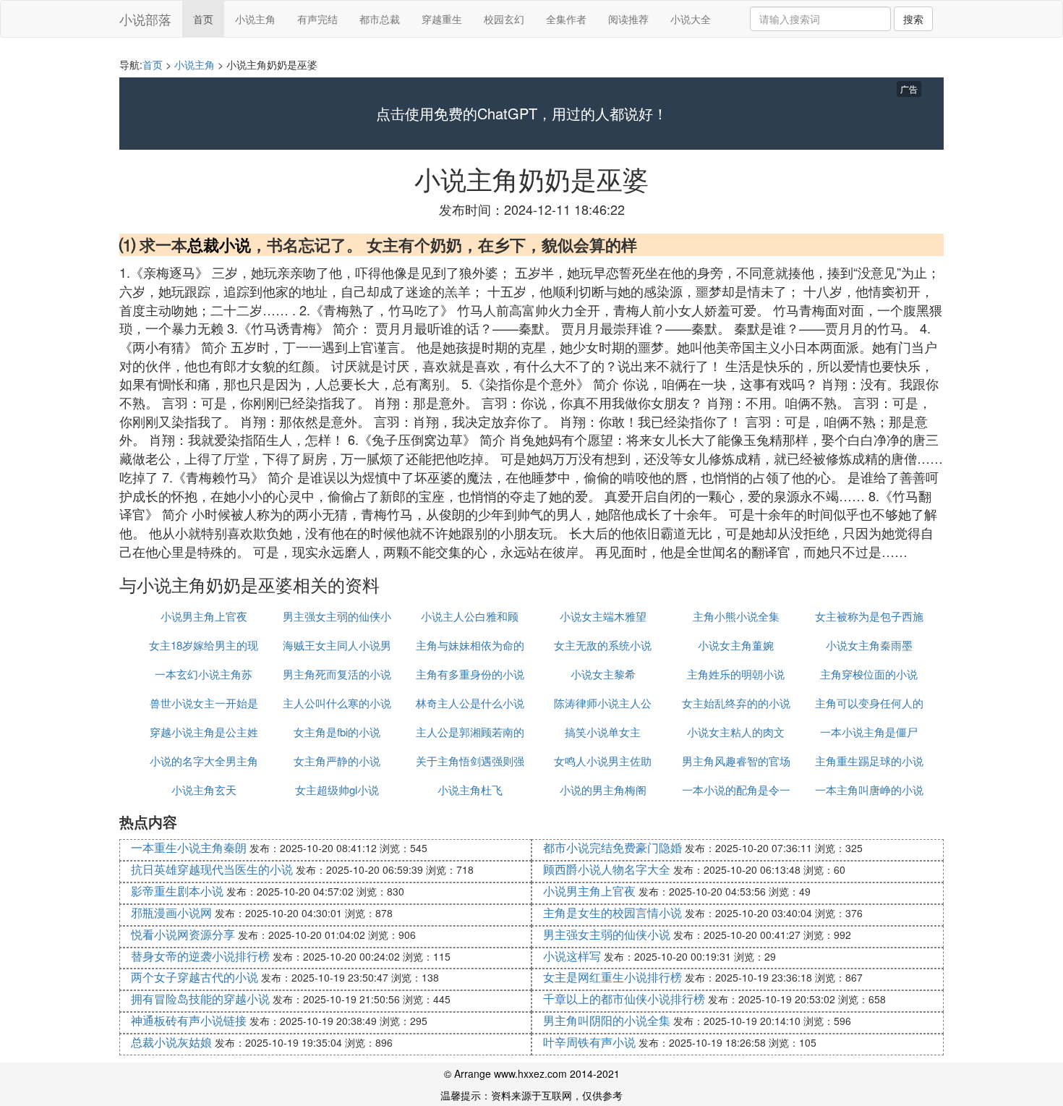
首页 (203, 19)
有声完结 (317, 19)
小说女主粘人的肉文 (736, 731)
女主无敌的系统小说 (603, 644)
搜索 (913, 19)
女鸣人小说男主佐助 (603, 760)
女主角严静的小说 (337, 760)
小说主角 (255, 19)
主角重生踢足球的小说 (869, 760)
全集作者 (566, 19)
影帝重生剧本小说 (177, 890)
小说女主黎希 (603, 673)
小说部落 (145, 18)
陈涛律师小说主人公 (603, 702)
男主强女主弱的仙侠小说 (606, 934)
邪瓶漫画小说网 (171, 912)
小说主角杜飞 (470, 789)
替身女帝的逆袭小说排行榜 (200, 956)
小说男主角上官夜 (204, 616)
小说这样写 (572, 956)
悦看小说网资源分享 (183, 934)
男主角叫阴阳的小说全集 (606, 1020)
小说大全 (690, 19)
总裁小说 (219, 244)
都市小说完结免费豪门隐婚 (612, 847)
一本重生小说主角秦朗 (189, 847)
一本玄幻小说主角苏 (203, 673)
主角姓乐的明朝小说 (736, 673)
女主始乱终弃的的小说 (736, 702)
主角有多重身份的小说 (470, 673)
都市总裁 (379, 19)
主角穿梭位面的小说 (869, 673)
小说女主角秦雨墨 (869, 644)
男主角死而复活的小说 (337, 673)
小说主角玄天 (203, 789)
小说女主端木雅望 (603, 616)
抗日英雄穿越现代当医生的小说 (212, 869)
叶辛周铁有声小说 (589, 1042)
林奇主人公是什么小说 (470, 702)
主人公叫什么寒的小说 (337, 702)
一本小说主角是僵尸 (869, 731)
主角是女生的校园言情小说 (612, 912)
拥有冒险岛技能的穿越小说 (200, 998)
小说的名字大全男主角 (204, 760)
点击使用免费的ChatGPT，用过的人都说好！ (521, 113)
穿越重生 (442, 19)
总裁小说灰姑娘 (171, 1042)
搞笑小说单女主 (603, 731)
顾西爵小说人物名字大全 (606, 869)
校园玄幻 (504, 19)
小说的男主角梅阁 (603, 789)
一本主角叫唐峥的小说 (869, 789)
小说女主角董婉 (736, 644)
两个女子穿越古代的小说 (194, 977)
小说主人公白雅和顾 (469, 616)
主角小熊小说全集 (736, 616)
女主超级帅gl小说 (337, 789)
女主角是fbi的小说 (337, 731)
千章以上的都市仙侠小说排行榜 (624, 998)
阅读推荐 (628, 19)
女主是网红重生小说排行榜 (612, 977)
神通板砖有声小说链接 (189, 1020)
